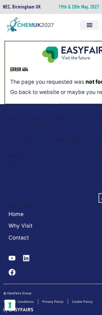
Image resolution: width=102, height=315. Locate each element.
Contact (18, 237)
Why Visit (20, 225)
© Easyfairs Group (17, 293)
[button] (89, 25)
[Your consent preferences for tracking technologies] (10, 305)
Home (16, 214)
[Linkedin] (26, 258)
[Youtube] (12, 258)
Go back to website (34, 92)
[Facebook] (12, 272)
